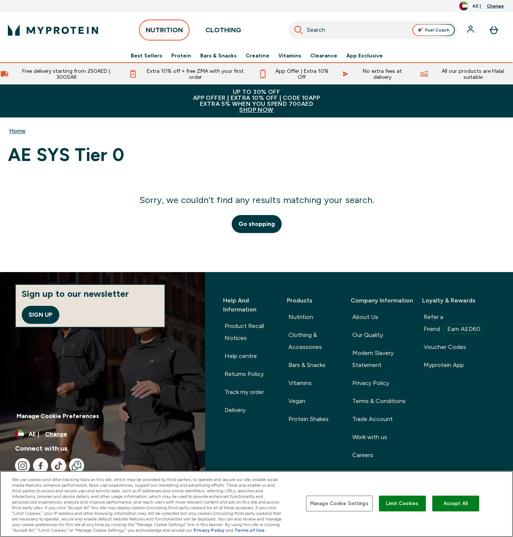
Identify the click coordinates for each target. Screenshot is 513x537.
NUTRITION (164, 30)
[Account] (471, 30)
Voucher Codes (445, 347)
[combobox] (373, 30)
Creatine (257, 55)
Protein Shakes (308, 419)
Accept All (456, 503)
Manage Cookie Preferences (58, 416)
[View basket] (494, 30)
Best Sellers (146, 55)
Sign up (41, 314)
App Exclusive (364, 55)
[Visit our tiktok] (58, 465)
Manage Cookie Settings (339, 503)
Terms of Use (249, 530)
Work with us (369, 437)
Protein (181, 55)
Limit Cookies (402, 503)
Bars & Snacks (218, 55)
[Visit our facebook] (40, 465)
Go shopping (256, 224)
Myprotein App (444, 365)
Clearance (323, 55)
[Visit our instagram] (22, 465)
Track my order (244, 392)
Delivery (235, 410)
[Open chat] (76, 465)
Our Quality (367, 335)
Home (17, 131)
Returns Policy (244, 374)
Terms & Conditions (379, 401)
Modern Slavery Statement (373, 359)
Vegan (296, 401)
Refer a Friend (452, 323)
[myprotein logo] (53, 30)
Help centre (241, 356)
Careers (362, 455)
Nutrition (300, 317)
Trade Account (372, 419)
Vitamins (289, 55)
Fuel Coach (437, 30)
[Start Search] (298, 30)
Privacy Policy (370, 383)
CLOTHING (223, 30)
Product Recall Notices (244, 332)
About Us (365, 317)
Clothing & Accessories (305, 341)
